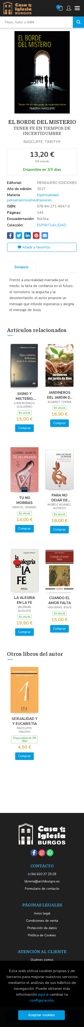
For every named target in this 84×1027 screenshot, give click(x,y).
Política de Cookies (42, 935)
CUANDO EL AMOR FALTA (59, 600)
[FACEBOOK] (34, 852)
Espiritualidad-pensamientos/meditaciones (33, 197)
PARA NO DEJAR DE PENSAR (59, 497)
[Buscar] (78, 22)
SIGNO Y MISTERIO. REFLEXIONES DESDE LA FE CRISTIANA (24, 396)
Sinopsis (21, 267)
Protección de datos (42, 928)
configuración (41, 1000)
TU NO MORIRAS (24, 500)
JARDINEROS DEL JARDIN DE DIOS (59, 395)
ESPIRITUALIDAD (51, 225)
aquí (41, 994)
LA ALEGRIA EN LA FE (24, 600)
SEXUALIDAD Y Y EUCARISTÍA (25, 721)
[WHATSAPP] (49, 852)
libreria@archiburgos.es (42, 881)
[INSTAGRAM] (42, 852)
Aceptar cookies (41, 1015)
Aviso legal (42, 913)
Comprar (24, 428)
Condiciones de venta (42, 920)
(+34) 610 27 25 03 (42, 874)
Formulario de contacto (42, 888)
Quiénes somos (42, 960)
